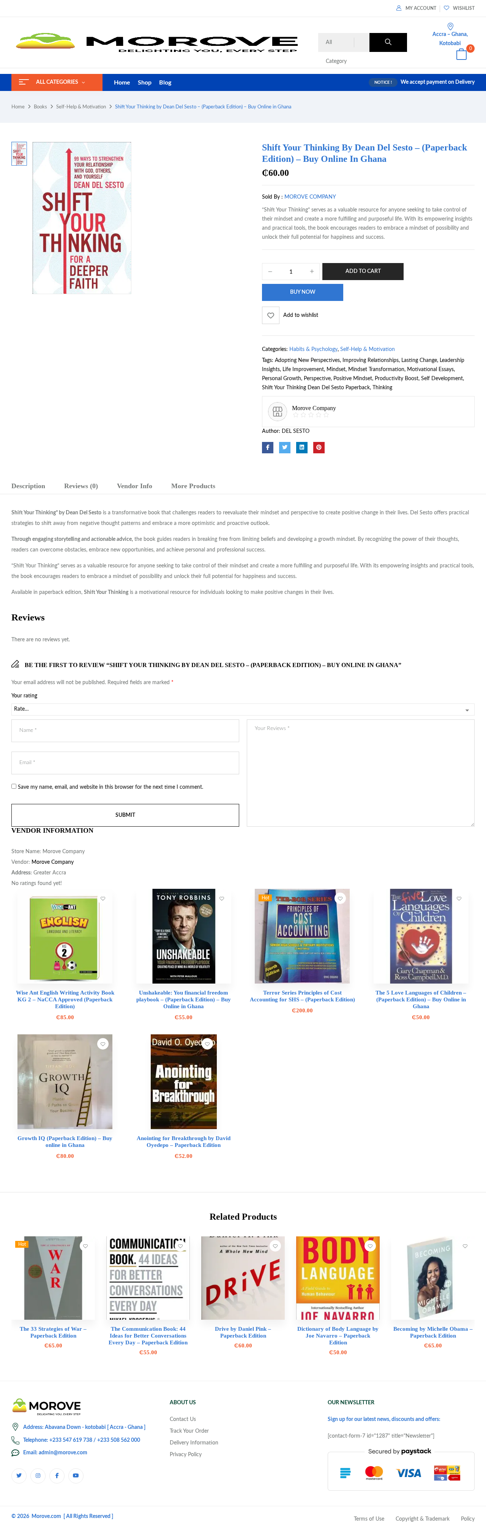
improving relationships (370, 360)
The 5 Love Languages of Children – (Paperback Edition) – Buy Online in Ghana (421, 999)
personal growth (281, 378)
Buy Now (303, 292)
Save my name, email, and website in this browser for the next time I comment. (110, 787)
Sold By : (272, 197)
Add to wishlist (300, 315)
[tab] (28, 487)
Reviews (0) (81, 486)
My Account (421, 8)
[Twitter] (284, 447)
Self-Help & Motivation (81, 107)
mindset (336, 369)
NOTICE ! (383, 82)
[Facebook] (267, 447)
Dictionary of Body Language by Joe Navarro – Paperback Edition (338, 1336)
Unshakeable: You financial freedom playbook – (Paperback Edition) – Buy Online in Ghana (183, 999)
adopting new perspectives (307, 360)
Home (18, 107)
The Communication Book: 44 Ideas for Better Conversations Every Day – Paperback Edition (148, 1336)
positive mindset (352, 378)
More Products (193, 486)
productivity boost (396, 378)
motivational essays (430, 369)
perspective (317, 378)
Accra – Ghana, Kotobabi (450, 39)
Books (40, 107)
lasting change (419, 360)
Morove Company (310, 197)
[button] (461, 56)
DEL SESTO (295, 431)
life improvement (303, 369)
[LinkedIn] (302, 447)
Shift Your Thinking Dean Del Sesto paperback (316, 387)
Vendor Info (134, 486)
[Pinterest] (319, 447)
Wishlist (464, 8)
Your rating (24, 696)
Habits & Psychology (313, 349)
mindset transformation (376, 369)
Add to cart (363, 271)
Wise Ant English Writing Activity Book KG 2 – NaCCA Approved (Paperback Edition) (65, 999)
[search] (388, 42)
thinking (382, 387)
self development (442, 378)
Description (28, 486)
